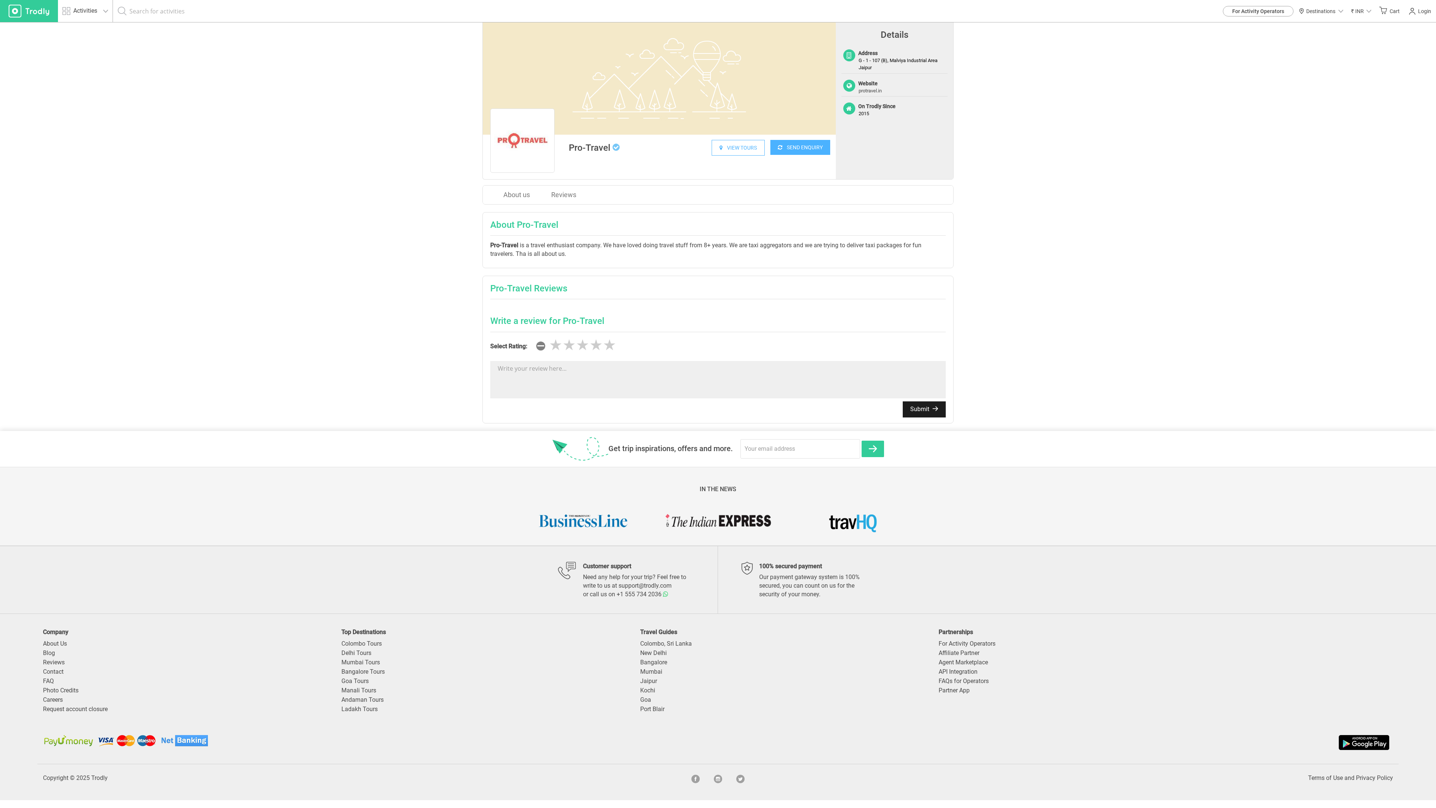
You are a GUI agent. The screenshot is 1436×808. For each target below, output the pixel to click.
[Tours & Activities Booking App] (1054, 742)
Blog (49, 652)
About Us (55, 643)
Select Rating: (508, 346)
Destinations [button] (1320, 11)
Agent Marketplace (963, 662)
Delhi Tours (356, 652)
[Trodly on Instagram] (718, 778)
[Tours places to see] (29, 11)
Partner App (954, 690)
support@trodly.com (645, 585)
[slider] (582, 345)
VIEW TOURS (739, 148)
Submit (920, 409)
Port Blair (652, 709)
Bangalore (653, 662)
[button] (1361, 11)
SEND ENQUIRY (802, 147)
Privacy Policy (1374, 777)
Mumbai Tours (360, 662)
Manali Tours (358, 690)
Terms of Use (1325, 777)
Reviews (563, 195)
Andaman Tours (362, 699)
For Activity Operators (1258, 11)
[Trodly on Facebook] (695, 778)
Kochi (647, 690)
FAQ (48, 681)
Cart (1395, 11)
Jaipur (648, 681)
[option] (659, 78)
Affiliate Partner (959, 652)
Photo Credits (61, 690)
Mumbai (651, 671)
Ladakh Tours (359, 709)
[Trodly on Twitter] (740, 778)
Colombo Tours (361, 643)
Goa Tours (355, 681)
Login (1424, 11)
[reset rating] (540, 346)
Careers (53, 699)
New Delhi (653, 652)
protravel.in (870, 91)
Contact (53, 671)
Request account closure (75, 709)
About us (516, 195)
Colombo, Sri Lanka (666, 643)
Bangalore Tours (363, 671)
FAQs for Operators (964, 681)
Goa (645, 699)
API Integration (958, 671)
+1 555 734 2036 (640, 594)
